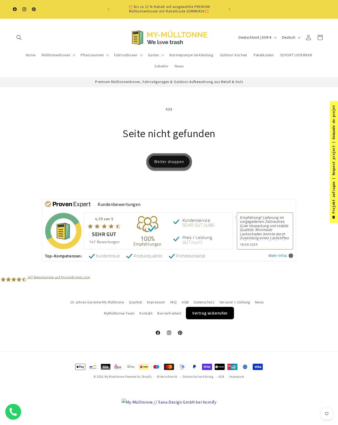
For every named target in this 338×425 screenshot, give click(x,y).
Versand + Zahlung (234, 302)
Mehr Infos (278, 255)
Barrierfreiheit (169, 313)
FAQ (173, 302)
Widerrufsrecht (167, 376)
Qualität (135, 302)
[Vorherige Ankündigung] (108, 9)
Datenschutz (204, 302)
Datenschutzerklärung (198, 376)
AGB (185, 302)
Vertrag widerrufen (210, 313)
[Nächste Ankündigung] (229, 9)
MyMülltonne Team (119, 313)
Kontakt (145, 313)
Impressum (156, 302)
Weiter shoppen (169, 161)
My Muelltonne (114, 376)
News (259, 302)
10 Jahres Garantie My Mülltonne (97, 302)
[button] (19, 37)
